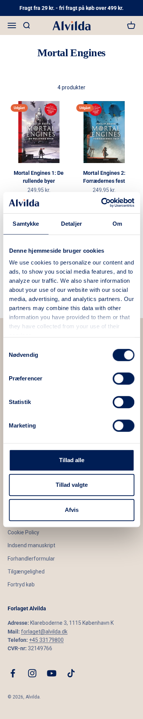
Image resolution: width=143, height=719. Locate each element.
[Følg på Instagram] (32, 673)
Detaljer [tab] (71, 223)
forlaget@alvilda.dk (44, 632)
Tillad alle (71, 460)
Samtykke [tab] (26, 223)
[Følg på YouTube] (52, 673)
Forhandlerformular (31, 559)
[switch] (123, 378)
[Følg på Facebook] (13, 673)
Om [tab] (117, 223)
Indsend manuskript (31, 545)
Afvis (72, 510)
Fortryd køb (21, 584)
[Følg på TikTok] (71, 673)
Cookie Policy (23, 532)
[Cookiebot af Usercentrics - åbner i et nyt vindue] (101, 202)
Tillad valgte (72, 484)
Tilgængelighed (26, 572)
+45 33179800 (46, 640)
